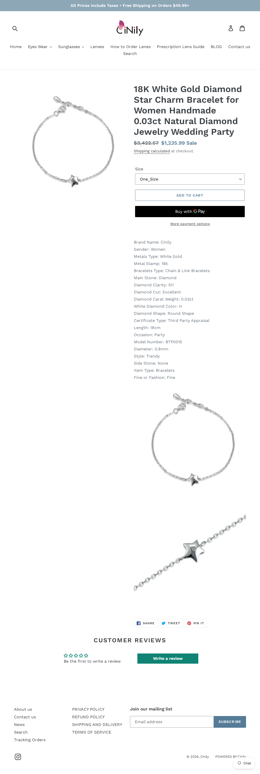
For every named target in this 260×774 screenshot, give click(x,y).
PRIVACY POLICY (88, 709)
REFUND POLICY (88, 717)
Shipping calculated (152, 151)
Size (139, 169)
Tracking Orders (29, 739)
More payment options (190, 224)
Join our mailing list (151, 708)
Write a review (168, 658)
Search (21, 732)
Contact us (25, 717)
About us (23, 709)
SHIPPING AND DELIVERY (97, 724)
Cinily (204, 756)
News (19, 724)
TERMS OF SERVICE (91, 732)
